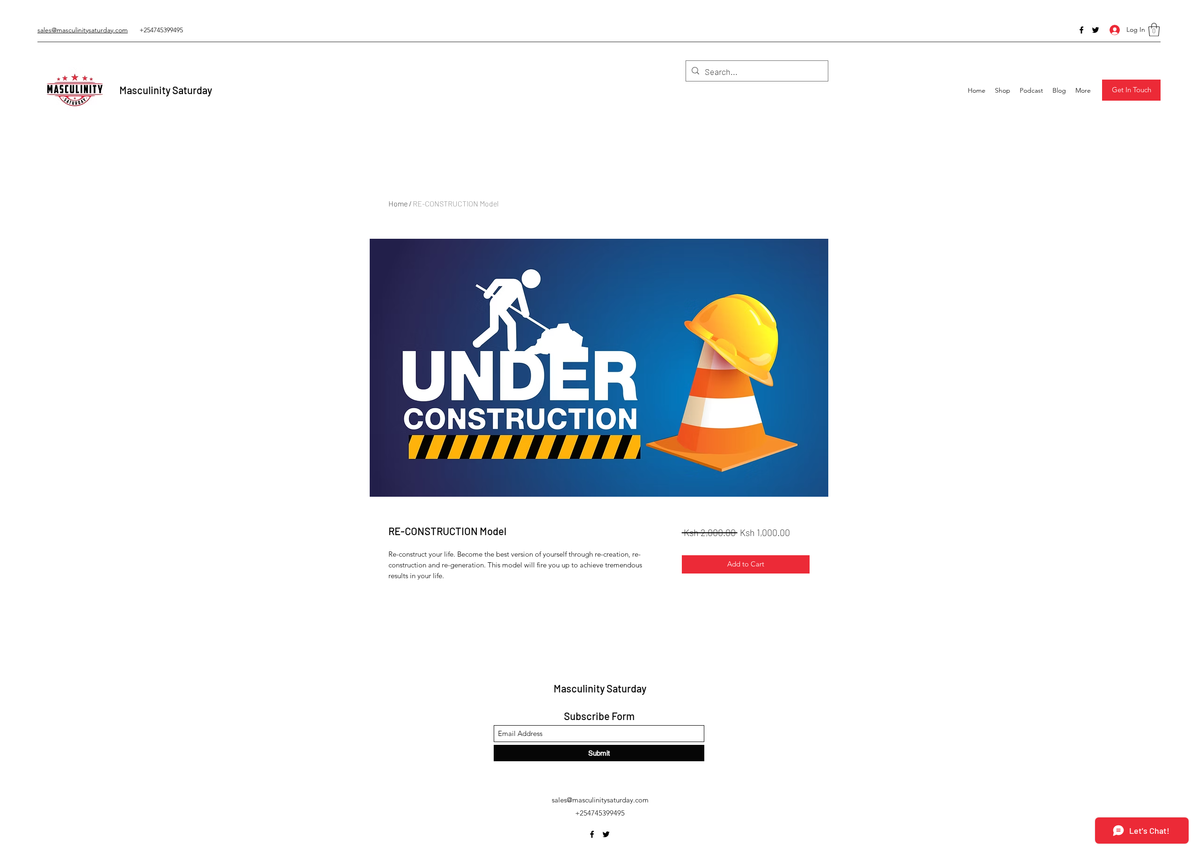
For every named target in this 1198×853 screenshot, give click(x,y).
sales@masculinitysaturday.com (600, 799)
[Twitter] (1095, 30)
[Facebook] (1081, 30)
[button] (1154, 30)
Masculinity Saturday (165, 90)
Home (398, 203)
